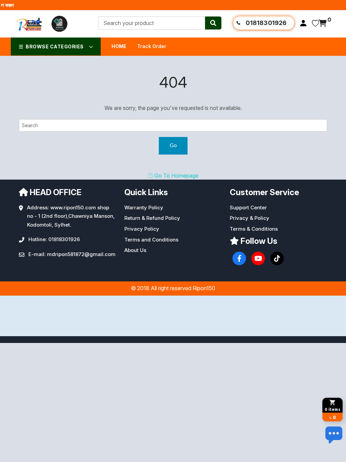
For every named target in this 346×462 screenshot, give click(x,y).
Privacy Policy (141, 229)
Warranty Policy (143, 207)
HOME (119, 46)
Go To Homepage (175, 175)
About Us (135, 250)
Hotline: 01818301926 (54, 239)
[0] (323, 24)
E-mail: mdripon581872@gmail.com (72, 254)
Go (173, 145)
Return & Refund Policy (152, 218)
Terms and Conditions (151, 239)
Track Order (151, 46)
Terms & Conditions (254, 229)
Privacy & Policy (249, 218)
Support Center (248, 207)
